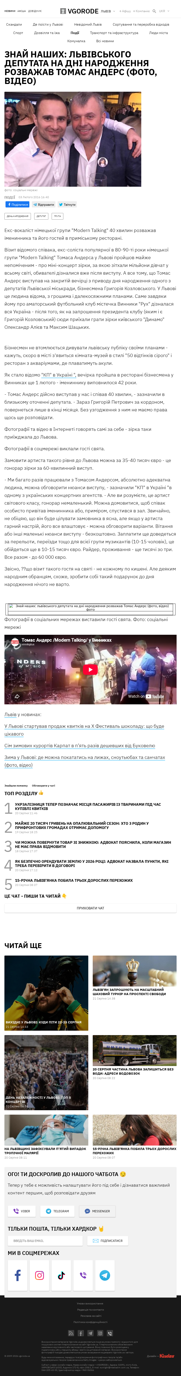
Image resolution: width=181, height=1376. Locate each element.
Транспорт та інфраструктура (114, 32)
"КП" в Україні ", (58, 374)
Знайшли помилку (16, 785)
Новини (9, 11)
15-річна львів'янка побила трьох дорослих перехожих (74, 880)
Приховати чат (90, 908)
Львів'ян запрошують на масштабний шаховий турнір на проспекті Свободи (129, 992)
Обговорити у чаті (43, 785)
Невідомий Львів (88, 24)
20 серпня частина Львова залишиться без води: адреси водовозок (133, 1071)
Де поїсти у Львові (48, 24)
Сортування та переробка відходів (141, 24)
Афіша (21, 11)
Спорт (18, 32)
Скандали (14, 24)
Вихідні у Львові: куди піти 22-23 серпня (43, 1022)
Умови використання (90, 1303)
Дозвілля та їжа (47, 32)
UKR (162, 11)
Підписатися (112, 1241)
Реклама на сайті (91, 1315)
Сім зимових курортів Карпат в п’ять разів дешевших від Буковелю (79, 745)
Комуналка (76, 41)
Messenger (101, 1211)
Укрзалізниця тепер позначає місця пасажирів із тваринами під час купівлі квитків (88, 806)
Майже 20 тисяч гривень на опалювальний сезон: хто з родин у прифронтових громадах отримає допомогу (82, 825)
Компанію (143, 11)
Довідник (35, 11)
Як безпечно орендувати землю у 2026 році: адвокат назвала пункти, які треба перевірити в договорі (91, 863)
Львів (10, 714)
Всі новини (105, 41)
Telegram (61, 1211)
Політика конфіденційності (90, 1322)
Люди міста (158, 32)
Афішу (126, 11)
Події (75, 32)
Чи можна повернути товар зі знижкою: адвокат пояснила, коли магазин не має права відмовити (93, 844)
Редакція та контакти (90, 1309)
